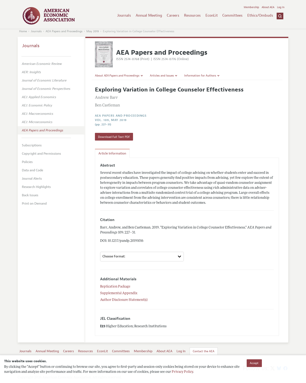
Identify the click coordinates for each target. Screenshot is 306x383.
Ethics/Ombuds (260, 15)
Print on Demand (34, 203)
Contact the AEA (203, 351)
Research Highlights (36, 187)
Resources (192, 15)
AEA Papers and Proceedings (64, 31)
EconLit (211, 15)
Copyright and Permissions (41, 154)
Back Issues (30, 195)
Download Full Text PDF (114, 137)
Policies (27, 162)
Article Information (112, 153)
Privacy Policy (182, 372)
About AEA (268, 7)
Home (23, 31)
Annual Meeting (149, 15)
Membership (251, 7)
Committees (232, 15)
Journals (124, 15)
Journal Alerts (32, 179)
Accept (254, 363)
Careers (173, 15)
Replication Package (115, 286)
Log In (280, 7)
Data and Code (32, 170)
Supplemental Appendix (118, 293)
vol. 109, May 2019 (111, 120)
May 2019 (92, 31)
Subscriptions (32, 145)
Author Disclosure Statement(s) (124, 300)
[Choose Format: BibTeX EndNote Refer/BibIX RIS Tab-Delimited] (142, 256)
